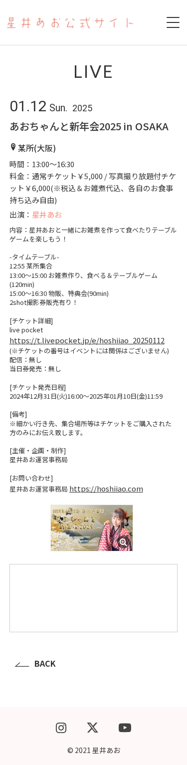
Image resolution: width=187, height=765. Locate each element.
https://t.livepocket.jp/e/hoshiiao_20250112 (87, 340)
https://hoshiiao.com (106, 488)
